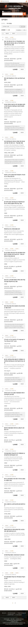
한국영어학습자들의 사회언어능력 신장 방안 (14, 555)
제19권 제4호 (13, 188)
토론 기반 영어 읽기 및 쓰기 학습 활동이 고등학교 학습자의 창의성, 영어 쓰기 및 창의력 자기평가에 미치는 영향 (14, 43)
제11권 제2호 (13, 408)
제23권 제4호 (13, 85)
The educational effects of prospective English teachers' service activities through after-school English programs (14, 232)
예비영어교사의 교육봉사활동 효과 (12, 229)
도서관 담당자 (19, 614)
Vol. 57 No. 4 (12, 440)
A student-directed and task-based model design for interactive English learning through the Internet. (13, 458)
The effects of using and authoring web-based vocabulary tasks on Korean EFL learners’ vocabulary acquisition (14, 366)
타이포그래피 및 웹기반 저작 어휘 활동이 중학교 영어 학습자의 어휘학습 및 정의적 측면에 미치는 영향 (14, 106)
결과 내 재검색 (7, 11)
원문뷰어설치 (11, 614)
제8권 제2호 (12, 491)
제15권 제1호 (13, 320)
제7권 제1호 (12, 541)
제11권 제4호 (13, 373)
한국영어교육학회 (8, 268)
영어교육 (6, 266)
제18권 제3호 (13, 215)
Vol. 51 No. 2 (12, 589)
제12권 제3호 (13, 346)
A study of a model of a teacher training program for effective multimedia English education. (14, 535)
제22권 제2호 (13, 121)
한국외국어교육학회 (8, 60)
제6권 (11, 563)
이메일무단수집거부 (21, 613)
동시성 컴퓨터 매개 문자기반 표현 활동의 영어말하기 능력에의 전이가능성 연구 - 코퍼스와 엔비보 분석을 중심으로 (14, 254)
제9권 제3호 (12, 465)
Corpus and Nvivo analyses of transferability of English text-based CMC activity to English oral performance (14, 260)
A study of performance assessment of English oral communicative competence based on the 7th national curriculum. (14, 484)
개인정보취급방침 (11, 613)
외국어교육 (6, 58)
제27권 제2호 (13, 58)
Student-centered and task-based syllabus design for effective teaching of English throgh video (14, 582)
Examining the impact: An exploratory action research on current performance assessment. (14, 509)
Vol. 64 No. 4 (12, 266)
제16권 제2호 (13, 286)
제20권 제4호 (13, 155)
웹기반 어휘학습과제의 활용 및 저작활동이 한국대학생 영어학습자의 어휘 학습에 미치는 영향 (14, 361)
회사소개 (4, 613)
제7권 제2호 (12, 516)
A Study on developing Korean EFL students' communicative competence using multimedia (13, 433)
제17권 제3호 (13, 239)
